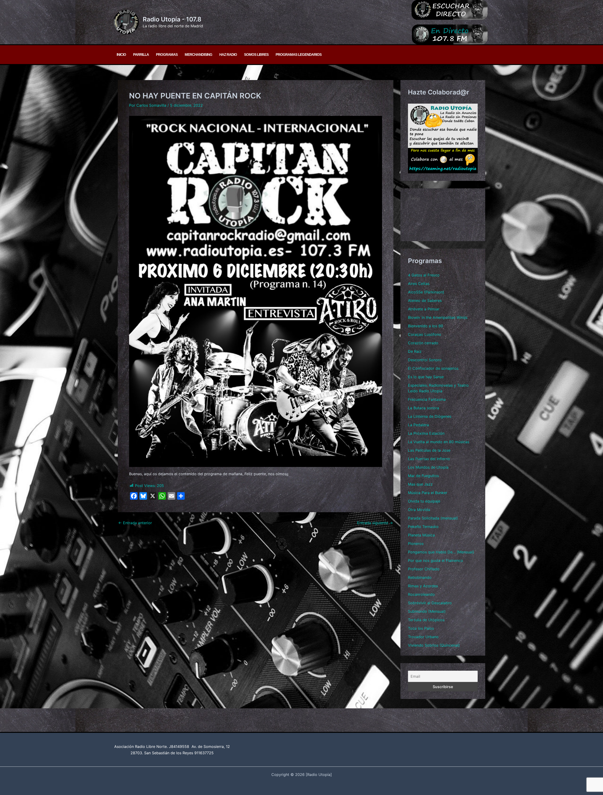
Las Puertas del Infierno (429, 458)
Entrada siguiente (375, 523)
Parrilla (141, 54)
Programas (167, 54)
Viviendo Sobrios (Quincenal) (434, 645)
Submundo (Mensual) (427, 611)
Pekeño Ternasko (423, 526)
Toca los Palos (421, 628)
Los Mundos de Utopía (428, 467)
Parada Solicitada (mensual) (433, 518)
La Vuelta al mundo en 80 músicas (438, 441)
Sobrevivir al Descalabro (430, 602)
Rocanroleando (421, 594)
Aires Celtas (418, 283)
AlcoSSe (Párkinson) (426, 292)
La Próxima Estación (426, 433)
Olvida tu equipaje (424, 501)
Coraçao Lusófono (424, 334)
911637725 (204, 752)
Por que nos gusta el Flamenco (435, 560)
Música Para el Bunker (427, 492)
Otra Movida (419, 509)
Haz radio (228, 54)
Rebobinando (420, 577)
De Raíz (415, 351)
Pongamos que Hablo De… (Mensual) (441, 552)
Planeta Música (421, 535)
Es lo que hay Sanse (426, 376)
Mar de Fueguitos (423, 475)
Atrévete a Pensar (424, 309)
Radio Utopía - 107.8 (172, 19)
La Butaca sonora (423, 408)
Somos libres (256, 54)
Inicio (121, 54)
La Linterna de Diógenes (429, 416)
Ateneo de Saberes (425, 300)
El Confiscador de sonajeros (433, 368)
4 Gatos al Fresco (424, 275)
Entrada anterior (135, 523)
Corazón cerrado (423, 343)
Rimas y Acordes (423, 586)
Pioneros (416, 543)
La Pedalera (418, 424)
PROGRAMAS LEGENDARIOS (299, 54)
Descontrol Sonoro (425, 359)
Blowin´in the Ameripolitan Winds (437, 317)
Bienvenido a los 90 (425, 326)
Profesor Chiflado (424, 569)
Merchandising (198, 54)
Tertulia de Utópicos (426, 619)
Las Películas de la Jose (429, 450)
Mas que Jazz (420, 484)
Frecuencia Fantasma (427, 399)
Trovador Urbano (423, 636)
